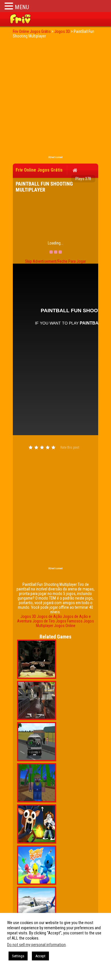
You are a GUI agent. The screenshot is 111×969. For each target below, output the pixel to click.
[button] (10, 6)
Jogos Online (64, 625)
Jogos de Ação (49, 616)
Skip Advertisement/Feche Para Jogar (55, 261)
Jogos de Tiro (43, 621)
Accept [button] (40, 956)
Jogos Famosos (69, 621)
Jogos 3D (28, 616)
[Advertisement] (55, 98)
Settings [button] (18, 956)
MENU (22, 7)
